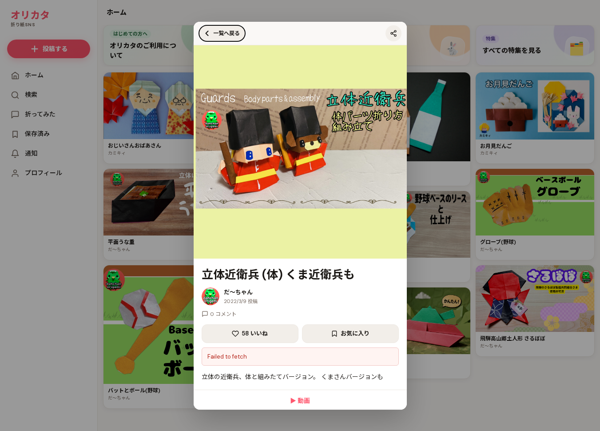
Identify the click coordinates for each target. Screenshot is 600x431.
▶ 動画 (300, 401)
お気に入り (355, 333)
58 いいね (255, 333)
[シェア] (393, 33)
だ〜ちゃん (238, 292)
